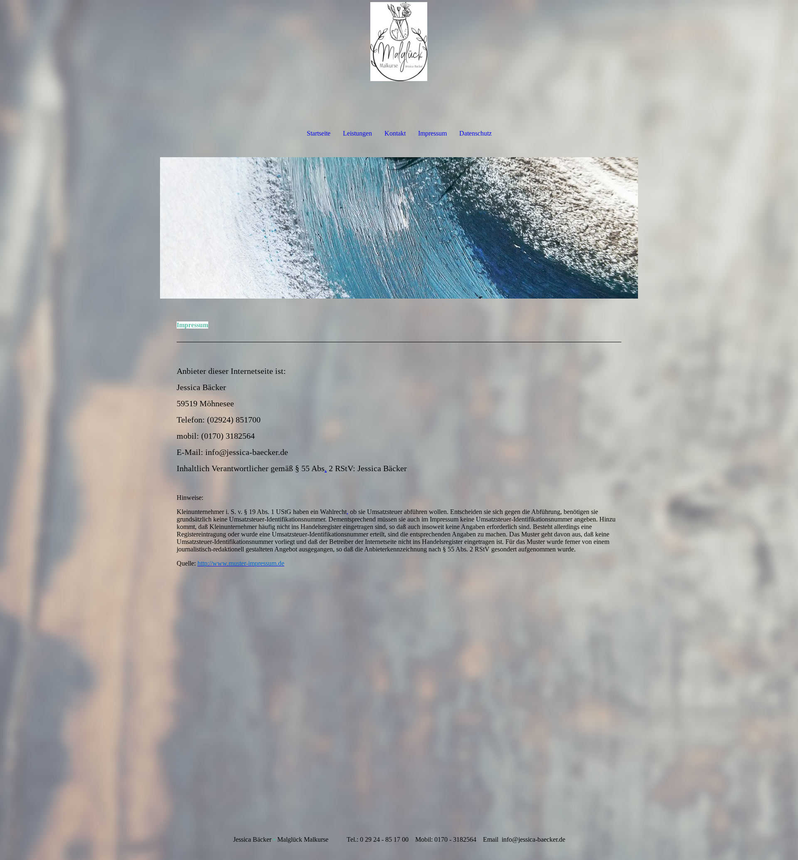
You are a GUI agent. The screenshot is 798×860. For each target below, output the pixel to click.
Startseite (318, 133)
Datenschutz (475, 133)
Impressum (432, 133)
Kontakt (395, 133)
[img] (399, 41)
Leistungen (357, 133)
